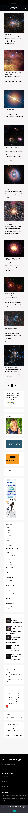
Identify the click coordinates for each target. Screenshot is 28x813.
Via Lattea (8, 606)
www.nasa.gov (17, 732)
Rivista (7, 590)
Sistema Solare (8, 593)
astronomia (9, 669)
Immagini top (8, 567)
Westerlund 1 (9, 34)
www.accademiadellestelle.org (12, 730)
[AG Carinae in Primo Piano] (14, 174)
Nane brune (8, 580)
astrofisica (19, 672)
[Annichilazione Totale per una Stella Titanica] (14, 248)
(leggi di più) (12, 399)
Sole (7, 595)
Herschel (7, 559)
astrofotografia (8, 676)
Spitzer (7, 598)
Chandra (7, 540)
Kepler (7, 572)
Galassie (7, 552)
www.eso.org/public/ (10, 735)
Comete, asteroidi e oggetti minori (12, 543)
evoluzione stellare (17, 674)
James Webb (8, 569)
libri (6, 575)
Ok (14, 811)
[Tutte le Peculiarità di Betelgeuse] (14, 211)
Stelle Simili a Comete (11, 367)
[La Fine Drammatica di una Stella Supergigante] (14, 99)
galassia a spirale (15, 676)
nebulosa (19, 671)
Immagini (7, 564)
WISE (7, 608)
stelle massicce (15, 679)
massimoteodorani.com (10, 733)
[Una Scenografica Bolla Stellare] (14, 318)
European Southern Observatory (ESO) (13, 548)
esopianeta (11, 679)
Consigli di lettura (5, 786)
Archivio (3, 778)
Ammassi (7, 527)
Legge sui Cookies (5, 776)
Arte (7, 532)
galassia (7, 671)
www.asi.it (12, 732)
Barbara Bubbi (4, 781)
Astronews (8, 535)
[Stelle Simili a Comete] (14, 355)
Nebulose (8, 582)
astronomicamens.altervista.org (12, 728)
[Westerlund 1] (14, 23)
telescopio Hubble (13, 671)
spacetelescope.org (18, 735)
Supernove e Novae (9, 603)
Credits (3, 784)
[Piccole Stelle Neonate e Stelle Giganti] (14, 135)
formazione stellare (16, 669)
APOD (7, 530)
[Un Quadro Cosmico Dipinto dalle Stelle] (14, 60)
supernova (11, 681)
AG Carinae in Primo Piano (12, 186)
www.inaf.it (8, 732)
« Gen (7, 707)
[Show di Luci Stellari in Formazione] (14, 284)
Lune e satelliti (8, 577)
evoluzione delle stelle (10, 674)
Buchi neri (8, 538)
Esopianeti (8, 545)
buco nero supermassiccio (13, 677)
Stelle (7, 600)
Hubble (7, 562)
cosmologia (14, 672)
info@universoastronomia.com (9, 764)
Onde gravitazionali (9, 585)
